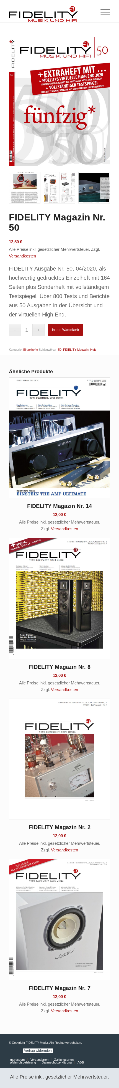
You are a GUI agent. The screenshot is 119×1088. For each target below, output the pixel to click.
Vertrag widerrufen (38, 1051)
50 (59, 349)
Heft (93, 349)
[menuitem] (102, 11)
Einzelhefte (30, 349)
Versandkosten (22, 256)
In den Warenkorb (65, 330)
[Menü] (102, 11)
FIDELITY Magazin (76, 349)
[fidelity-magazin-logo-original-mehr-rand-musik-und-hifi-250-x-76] (49, 11)
